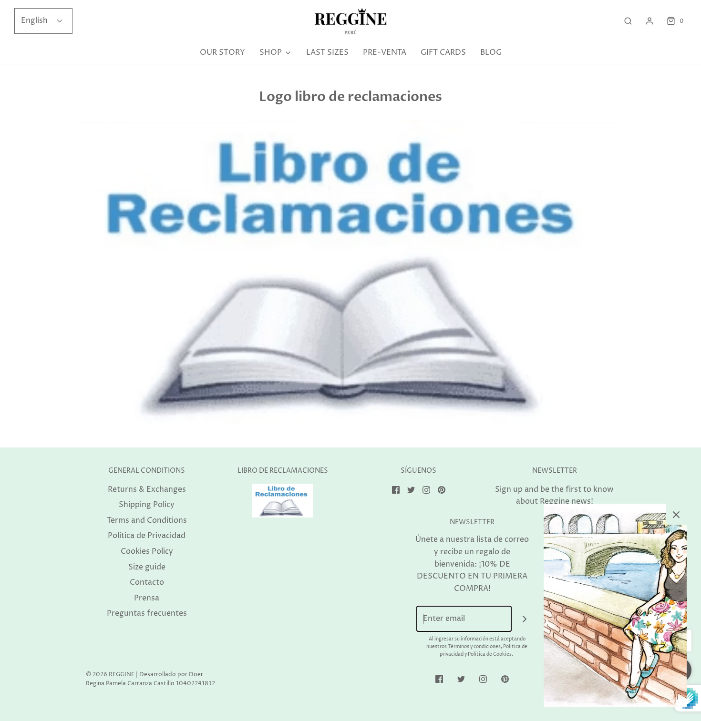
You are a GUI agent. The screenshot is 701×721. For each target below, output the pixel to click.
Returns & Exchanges (147, 489)
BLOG (491, 52)
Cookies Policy (147, 551)
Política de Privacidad (147, 535)
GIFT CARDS (443, 52)
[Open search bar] (628, 21)
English (35, 20)
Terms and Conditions (147, 520)
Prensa (146, 598)
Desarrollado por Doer (171, 674)
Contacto (147, 582)
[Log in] (649, 21)
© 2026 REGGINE (110, 674)
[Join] (525, 619)
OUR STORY (222, 52)
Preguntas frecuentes (147, 613)
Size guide (146, 567)
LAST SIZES (327, 52)
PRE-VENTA (384, 52)
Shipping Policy (147, 504)
